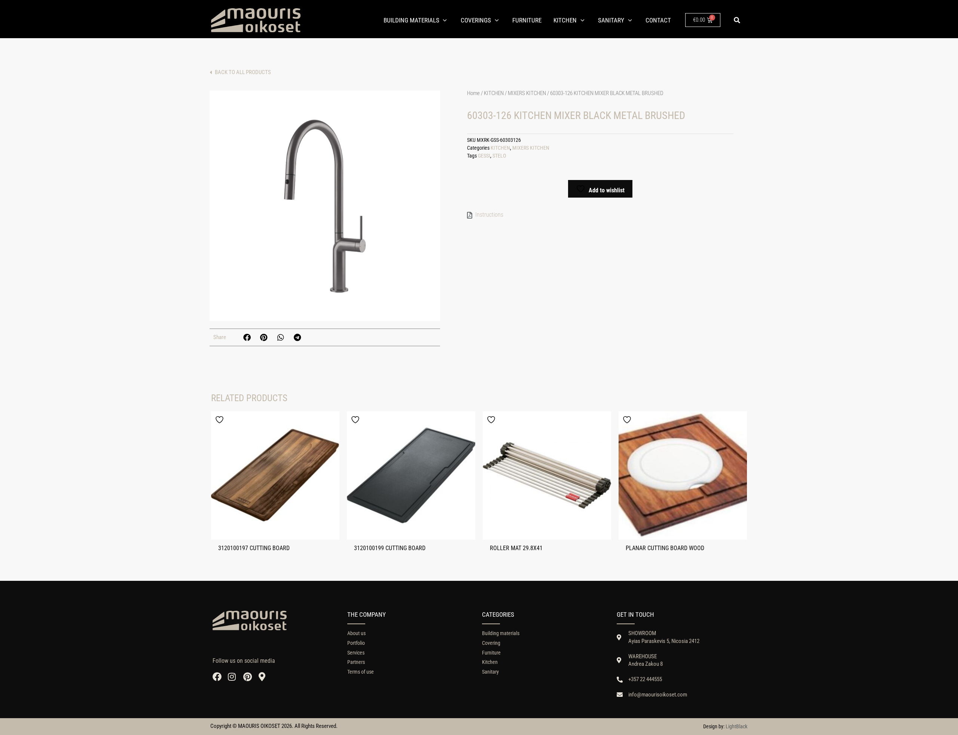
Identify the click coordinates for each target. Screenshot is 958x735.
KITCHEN (494, 93)
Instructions (489, 214)
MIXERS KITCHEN (527, 93)
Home (473, 93)
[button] (736, 20)
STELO (499, 156)
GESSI (484, 156)
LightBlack (736, 726)
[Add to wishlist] (220, 419)
